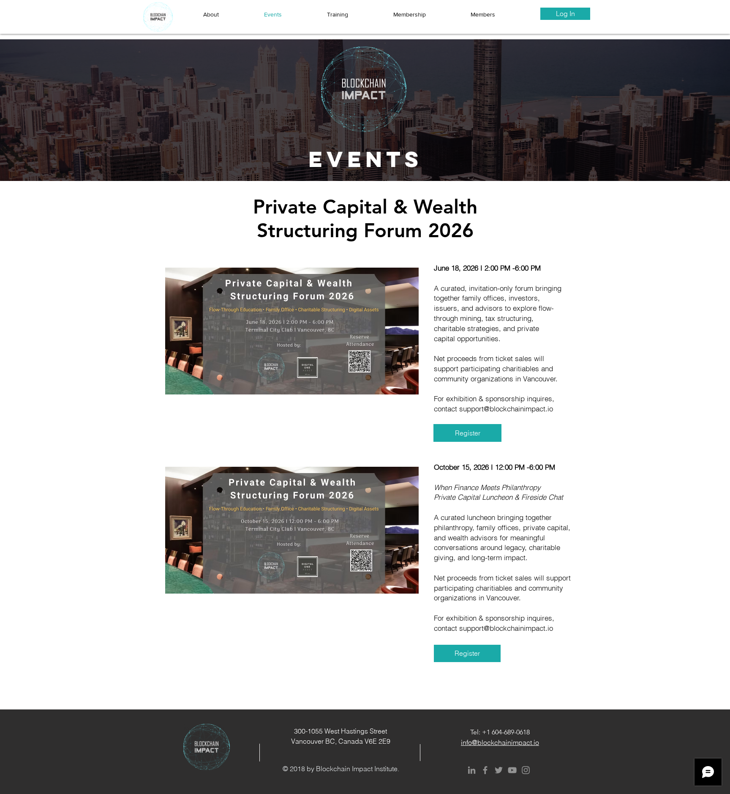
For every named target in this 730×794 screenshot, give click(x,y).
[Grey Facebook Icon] (485, 770)
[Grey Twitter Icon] (498, 770)
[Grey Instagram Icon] (525, 770)
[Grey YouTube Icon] (512, 770)
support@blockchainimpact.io (506, 408)
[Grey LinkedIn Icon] (471, 770)
